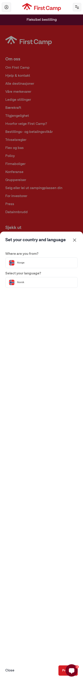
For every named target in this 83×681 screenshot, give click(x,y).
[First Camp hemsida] (41, 7)
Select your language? (23, 273)
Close (9, 670)
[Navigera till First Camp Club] (6, 7)
